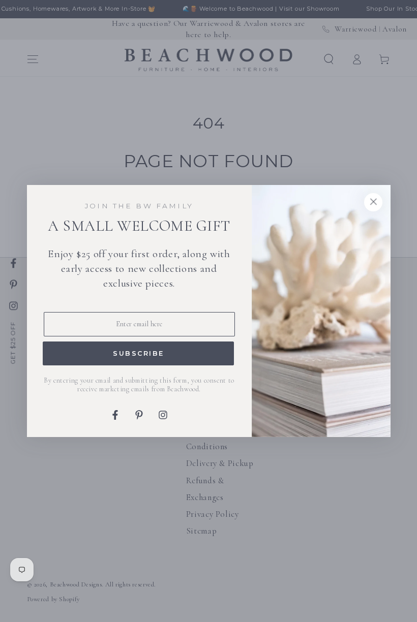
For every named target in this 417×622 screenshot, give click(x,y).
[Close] (373, 202)
